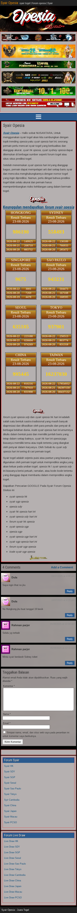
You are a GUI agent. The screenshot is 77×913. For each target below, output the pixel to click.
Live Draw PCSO (13, 897)
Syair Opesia (9, 3)
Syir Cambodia (11, 799)
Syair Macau (10, 816)
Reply (70, 591)
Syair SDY (9, 771)
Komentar (9, 686)
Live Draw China (12, 880)
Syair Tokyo (10, 794)
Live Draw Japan (12, 886)
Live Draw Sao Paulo (15, 863)
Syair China (10, 805)
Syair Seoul (10, 782)
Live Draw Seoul (12, 858)
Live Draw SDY (12, 846)
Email (6, 723)
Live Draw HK (11, 841)
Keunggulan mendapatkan (38, 207)
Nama (7, 714)
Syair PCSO (10, 822)
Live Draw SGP (12, 852)
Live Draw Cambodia (14, 875)
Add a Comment (62, 567)
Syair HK (8, 766)
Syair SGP (9, 777)
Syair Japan (10, 811)
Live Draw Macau (13, 891)
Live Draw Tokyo (12, 869)
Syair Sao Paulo (12, 788)
